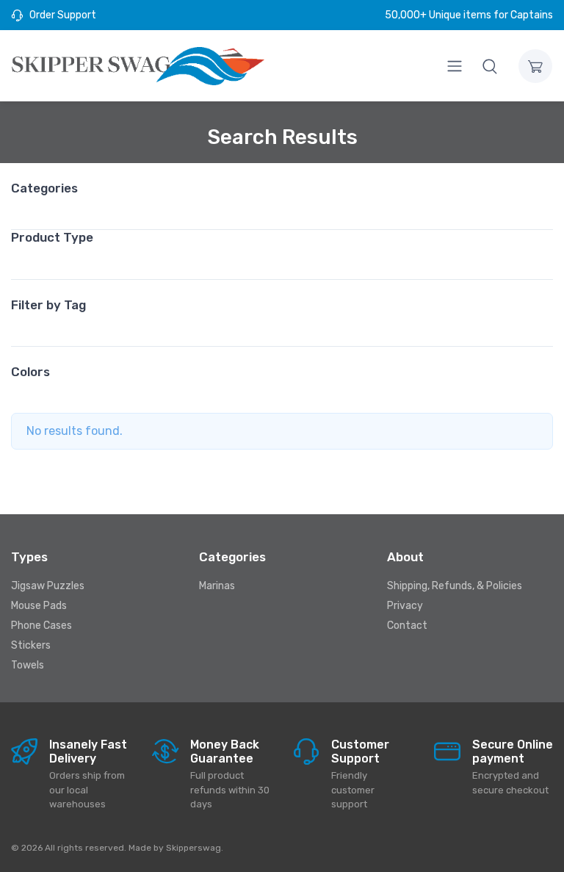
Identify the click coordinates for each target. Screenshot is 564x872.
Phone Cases (41, 625)
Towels (27, 665)
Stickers (31, 645)
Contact (407, 625)
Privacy (405, 605)
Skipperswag (193, 848)
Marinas (217, 586)
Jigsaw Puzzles (47, 586)
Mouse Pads (39, 605)
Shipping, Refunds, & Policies (454, 586)
